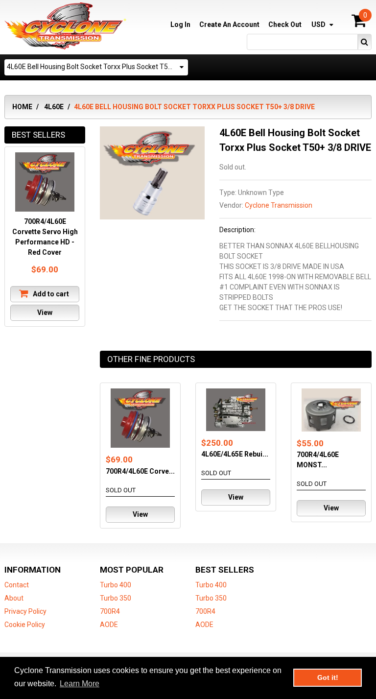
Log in (180, 24)
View (140, 514)
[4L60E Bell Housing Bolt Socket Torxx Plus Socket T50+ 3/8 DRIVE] (152, 131)
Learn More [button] (79, 683)
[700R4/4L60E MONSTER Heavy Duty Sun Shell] (331, 410)
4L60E (54, 107)
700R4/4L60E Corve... (140, 471)
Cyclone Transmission (278, 205)
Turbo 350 (115, 598)
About (14, 598)
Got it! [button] (327, 677)
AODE (109, 624)
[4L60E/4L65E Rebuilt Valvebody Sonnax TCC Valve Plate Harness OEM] (235, 409)
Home (22, 107)
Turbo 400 (115, 585)
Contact (16, 585)
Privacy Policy (25, 611)
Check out (285, 24)
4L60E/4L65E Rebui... (234, 454)
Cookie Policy (24, 624)
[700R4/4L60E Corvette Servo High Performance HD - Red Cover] (140, 418)
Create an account (229, 24)
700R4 (110, 611)
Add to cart (50, 294)
